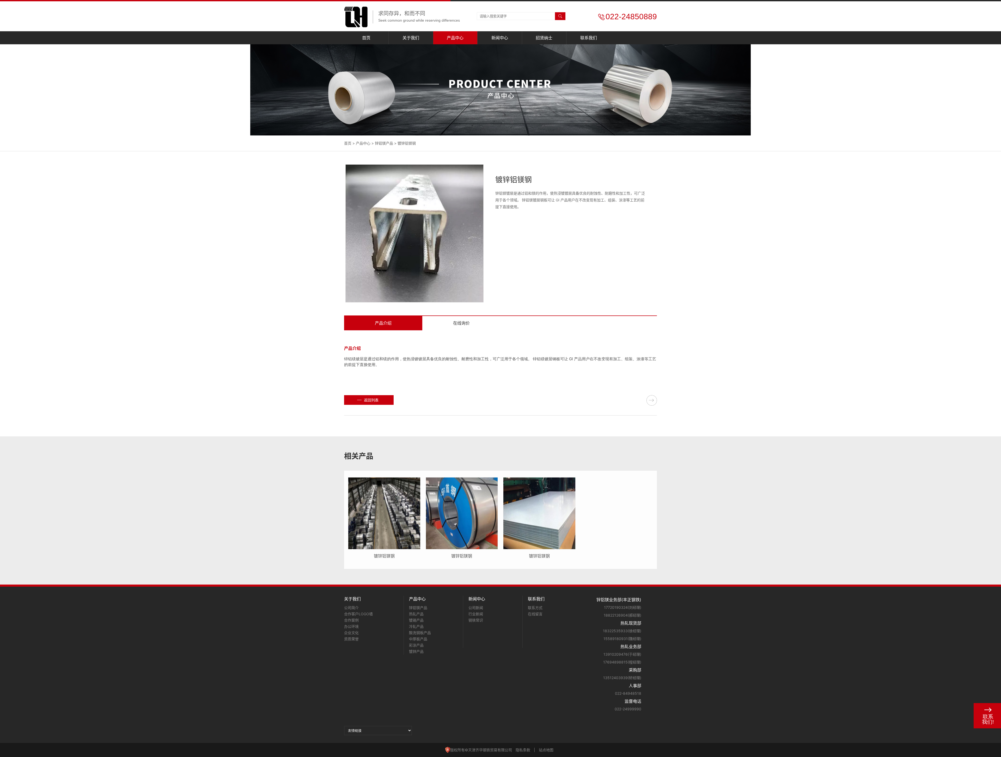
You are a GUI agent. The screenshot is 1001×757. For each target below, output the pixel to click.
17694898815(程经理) (622, 662)
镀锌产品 (416, 651)
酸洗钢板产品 (420, 632)
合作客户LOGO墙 (358, 614)
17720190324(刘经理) (622, 607)
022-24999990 (628, 709)
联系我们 (588, 37)
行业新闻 (475, 614)
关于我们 (410, 37)
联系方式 (535, 607)
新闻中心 (499, 37)
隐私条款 (523, 750)
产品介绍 (383, 323)
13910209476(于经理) (622, 654)
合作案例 (351, 620)
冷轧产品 (416, 626)
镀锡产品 (416, 620)
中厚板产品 (418, 639)
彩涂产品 (416, 645)
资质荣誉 (351, 639)
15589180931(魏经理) (622, 638)
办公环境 (351, 626)
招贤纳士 (544, 37)
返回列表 (371, 400)
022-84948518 (628, 693)
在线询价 (461, 323)
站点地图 (546, 750)
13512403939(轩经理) (622, 677)
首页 (366, 37)
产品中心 (455, 37)
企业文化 (351, 632)
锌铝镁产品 (384, 143)
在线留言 (535, 614)
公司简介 (351, 607)
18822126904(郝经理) (622, 615)
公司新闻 (475, 607)
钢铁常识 (475, 620)
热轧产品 (416, 614)
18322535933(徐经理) (622, 631)
